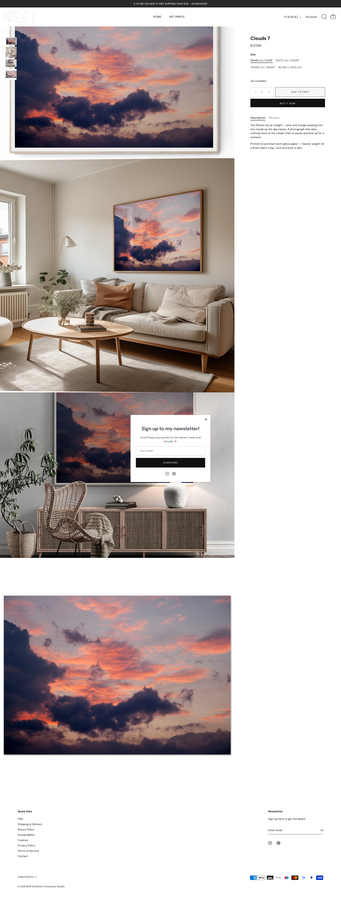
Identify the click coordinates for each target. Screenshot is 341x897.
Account (311, 17)
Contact (23, 856)
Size (253, 54)
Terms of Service (28, 851)
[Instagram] (167, 473)
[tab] (259, 118)
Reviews (274, 117)
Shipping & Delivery (30, 824)
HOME (157, 17)
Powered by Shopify (54, 886)
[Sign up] (321, 830)
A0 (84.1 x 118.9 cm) (290, 67)
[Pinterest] (174, 473)
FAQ (20, 819)
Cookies (23, 840)
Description (257, 117)
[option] (11, 41)
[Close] (206, 419)
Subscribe (170, 462)
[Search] (324, 17)
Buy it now (288, 103)
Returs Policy (26, 829)
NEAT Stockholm (34, 886)
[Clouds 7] (11, 52)
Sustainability (26, 835)
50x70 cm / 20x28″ (287, 60)
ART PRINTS (176, 17)
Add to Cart (300, 91)
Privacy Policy (26, 845)
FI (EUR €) (291, 17)
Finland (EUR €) (26, 877)
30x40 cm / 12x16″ (261, 60)
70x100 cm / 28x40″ (262, 67)
